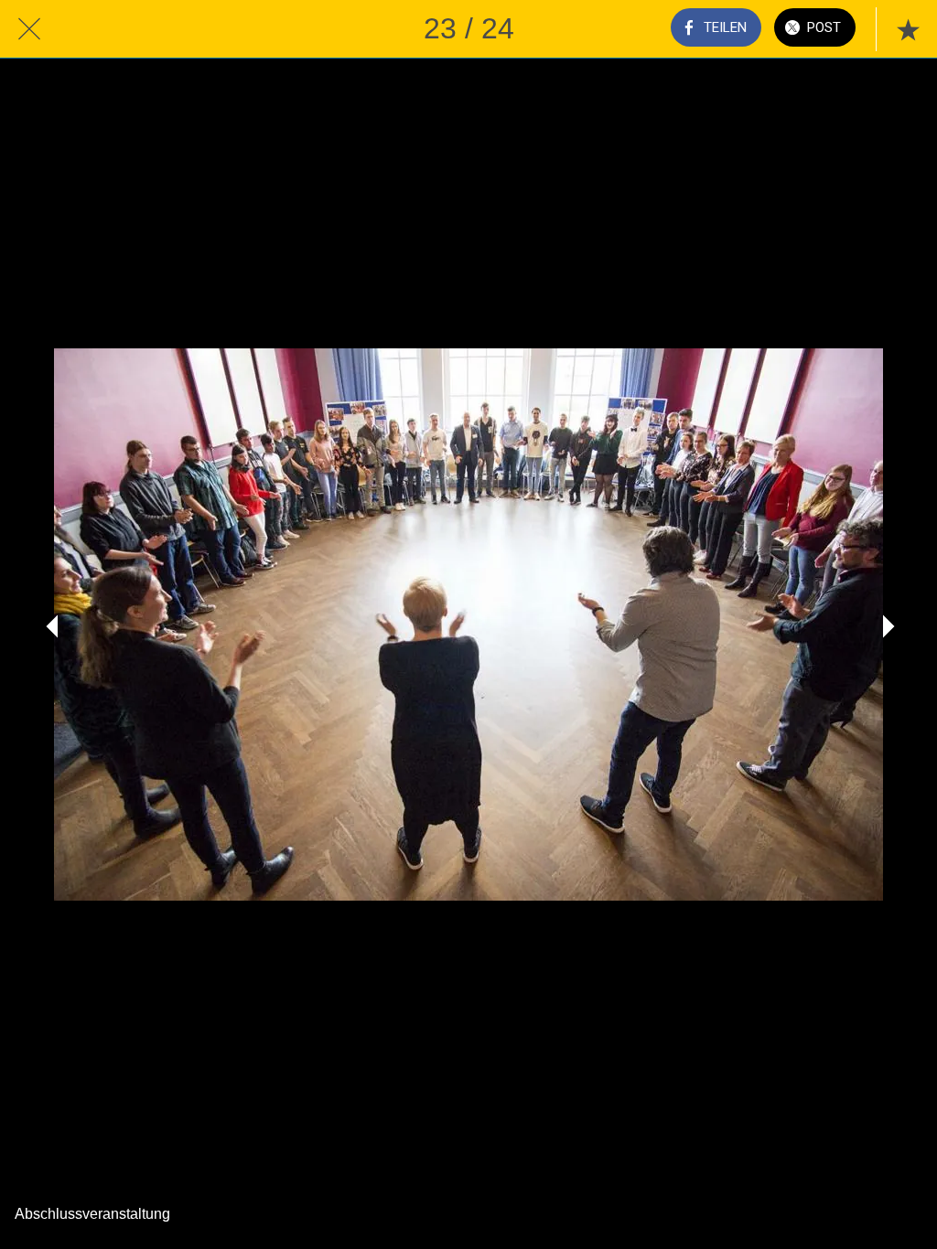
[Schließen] (29, 29)
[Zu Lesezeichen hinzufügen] (908, 29)
